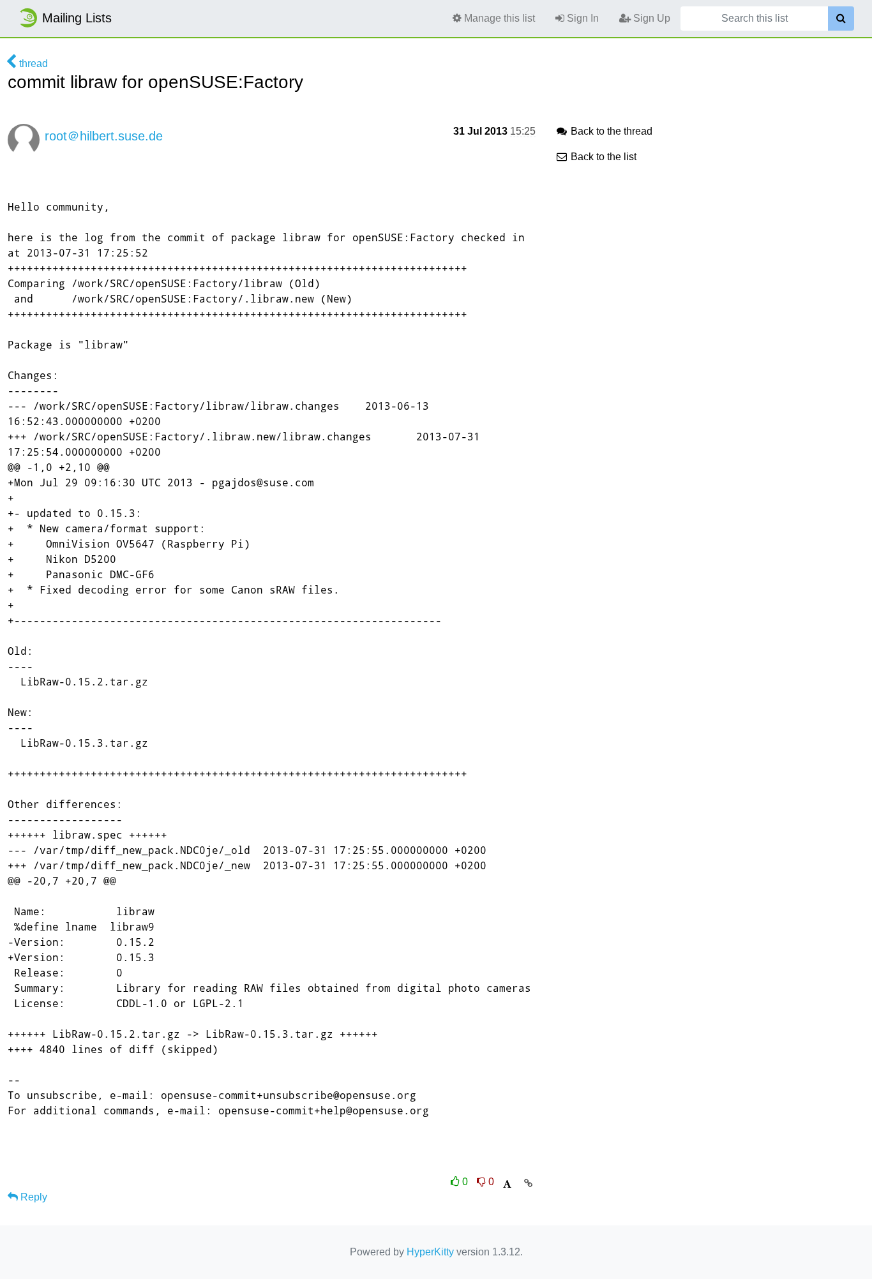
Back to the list (602, 156)
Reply (32, 1197)
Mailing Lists (77, 18)
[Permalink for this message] (528, 1183)
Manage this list (498, 18)
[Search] (841, 18)
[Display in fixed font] (507, 1184)
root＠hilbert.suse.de (104, 136)
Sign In (581, 18)
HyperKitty (430, 1251)
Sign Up (650, 18)
